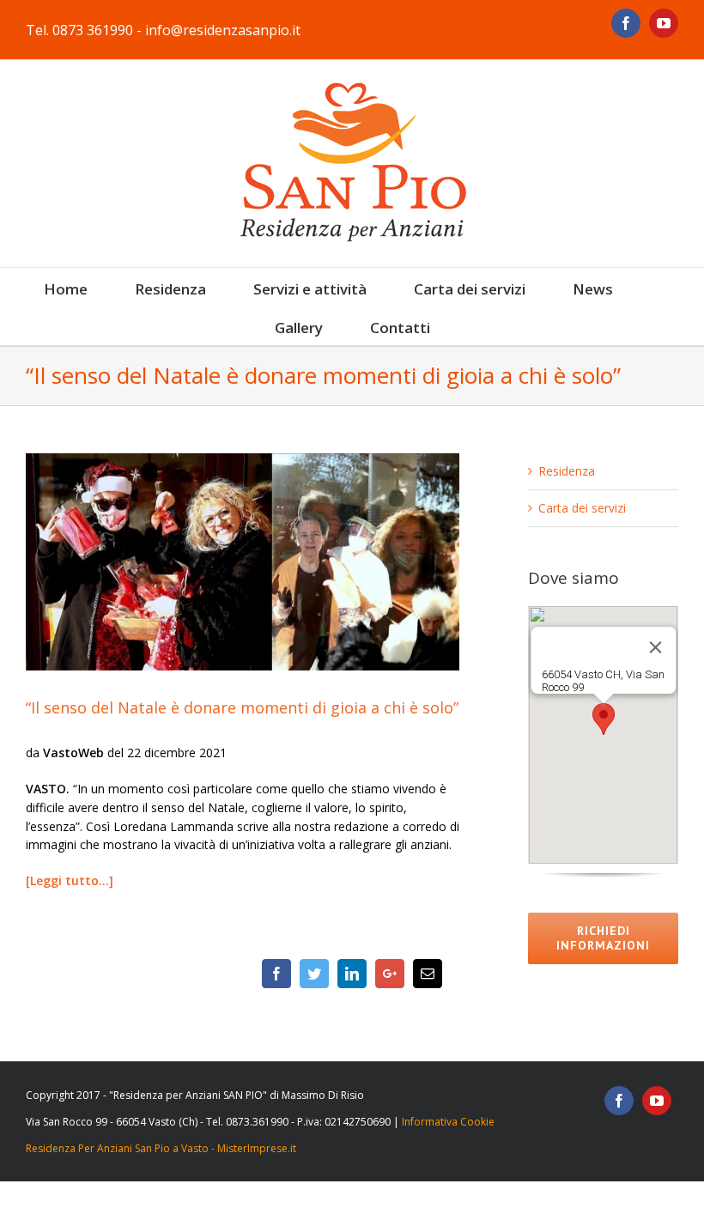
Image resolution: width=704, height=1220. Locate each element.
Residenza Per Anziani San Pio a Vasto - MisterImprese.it (161, 1148)
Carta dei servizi (582, 508)
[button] (604, 719)
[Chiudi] (655, 647)
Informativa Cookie (448, 1121)
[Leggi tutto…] (69, 880)
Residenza (566, 471)
